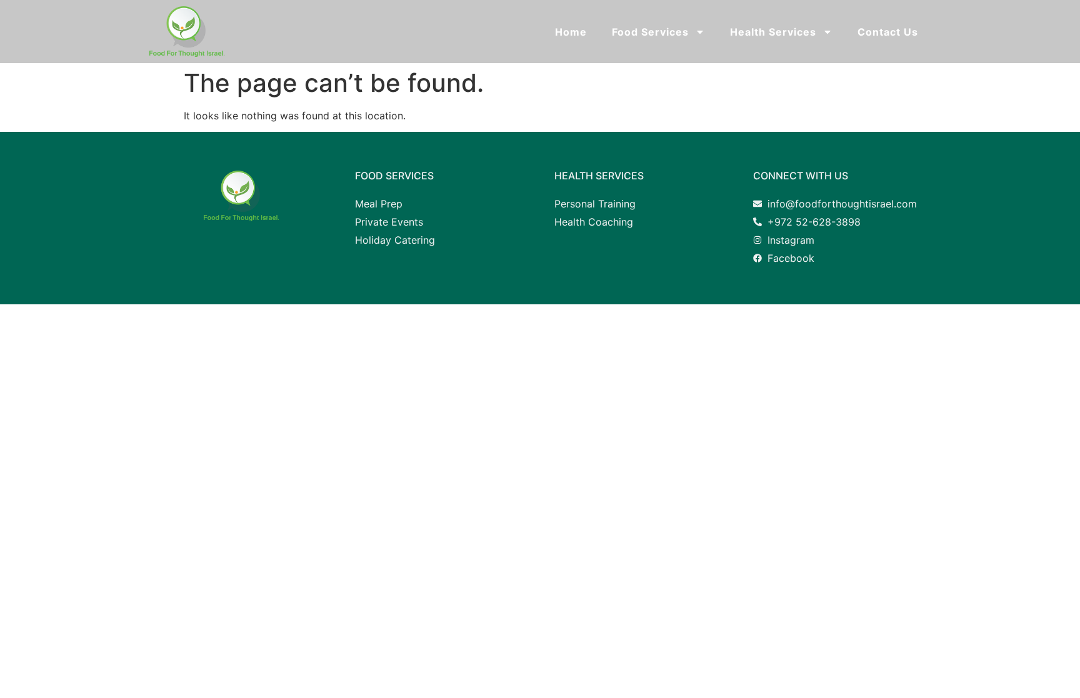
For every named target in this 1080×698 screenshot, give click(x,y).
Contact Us (888, 32)
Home (571, 32)
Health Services (773, 32)
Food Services (650, 32)
